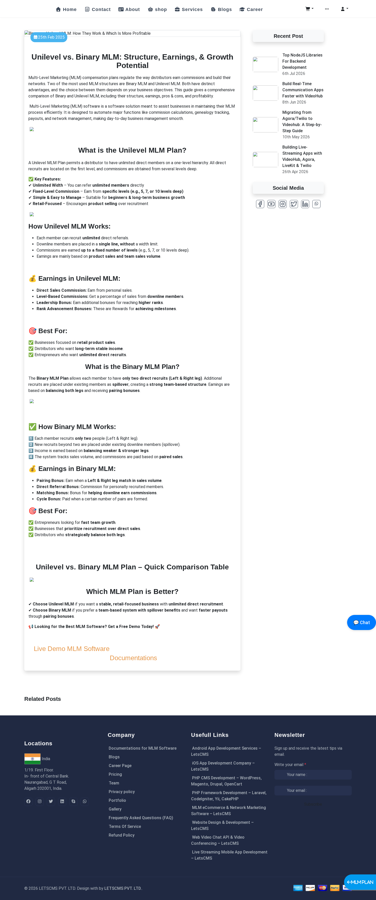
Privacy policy (122, 791)
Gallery (115, 809)
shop (160, 9)
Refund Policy (122, 835)
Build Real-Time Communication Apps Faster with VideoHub (303, 89)
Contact (100, 9)
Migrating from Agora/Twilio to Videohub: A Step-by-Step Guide (302, 121)
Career (254, 9)
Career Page (120, 765)
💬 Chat (361, 622)
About (132, 9)
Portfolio (117, 800)
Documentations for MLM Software (142, 748)
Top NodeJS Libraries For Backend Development (302, 61)
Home (69, 9)
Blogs (224, 9)
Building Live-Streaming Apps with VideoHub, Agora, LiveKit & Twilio (302, 156)
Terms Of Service (125, 826)
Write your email (290, 764)
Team (114, 783)
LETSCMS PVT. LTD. (123, 888)
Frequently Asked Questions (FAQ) (141, 817)
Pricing (115, 774)
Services (191, 9)
